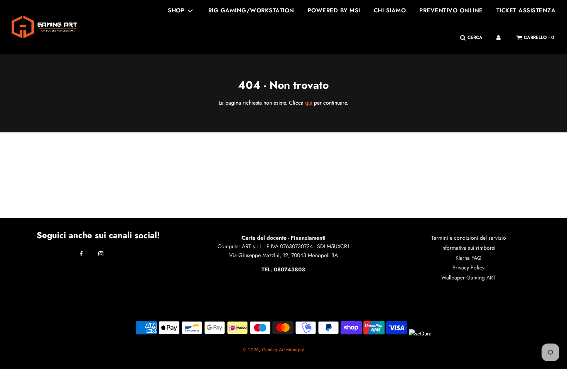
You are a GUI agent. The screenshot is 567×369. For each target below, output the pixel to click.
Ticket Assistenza (526, 10)
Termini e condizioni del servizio (468, 238)
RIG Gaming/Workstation (251, 10)
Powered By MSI (334, 10)
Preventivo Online (451, 10)
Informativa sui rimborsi (468, 248)
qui (308, 103)
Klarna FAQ (468, 258)
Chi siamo (390, 10)
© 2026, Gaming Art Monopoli (274, 349)
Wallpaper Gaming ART (468, 277)
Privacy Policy (468, 267)
